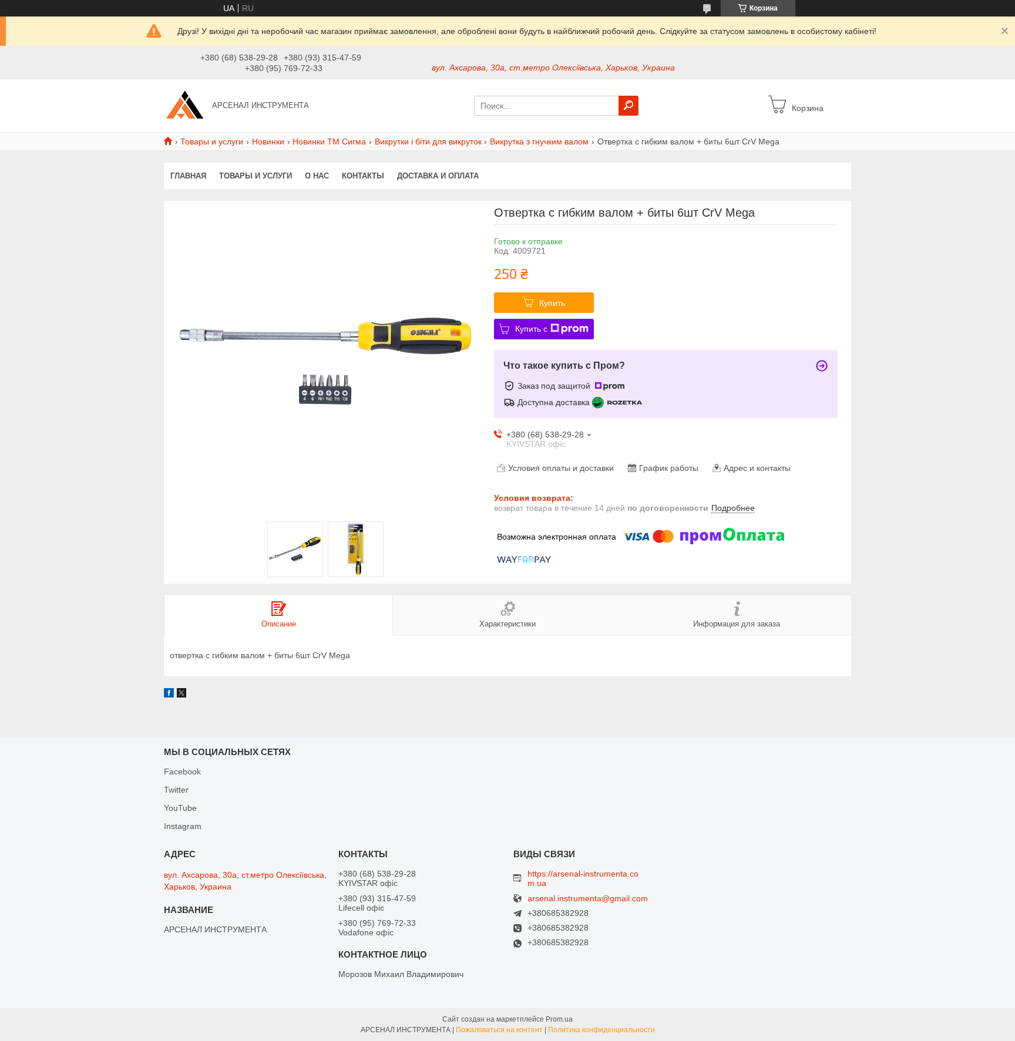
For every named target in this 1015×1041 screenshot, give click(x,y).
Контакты (363, 175)
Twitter (176, 789)
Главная (188, 175)
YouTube (180, 808)
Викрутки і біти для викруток (428, 141)
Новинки (268, 141)
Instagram (182, 826)
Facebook (182, 771)
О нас (317, 175)
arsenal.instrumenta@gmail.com (587, 898)
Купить (552, 303)
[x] (181, 694)
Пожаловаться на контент (499, 1030)
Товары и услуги (211, 141)
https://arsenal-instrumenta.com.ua (582, 878)
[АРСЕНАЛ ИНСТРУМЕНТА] (184, 105)
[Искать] (628, 106)
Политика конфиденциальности (601, 1030)
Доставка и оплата (438, 175)
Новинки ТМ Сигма (329, 141)
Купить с (531, 328)
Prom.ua (559, 1019)
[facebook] (169, 694)
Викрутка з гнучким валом (539, 141)
